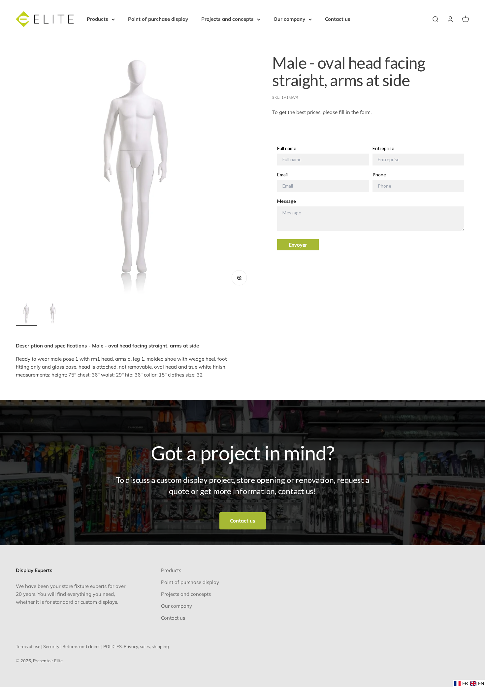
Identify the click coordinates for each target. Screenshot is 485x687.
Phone (379, 174)
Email (282, 174)
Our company (289, 19)
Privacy (131, 646)
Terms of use (28, 646)
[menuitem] (461, 683)
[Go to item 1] (26, 314)
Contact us (337, 19)
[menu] (469, 683)
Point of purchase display (158, 19)
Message (286, 201)
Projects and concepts (227, 19)
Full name (286, 148)
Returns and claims (81, 646)
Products (97, 19)
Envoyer (298, 245)
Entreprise (383, 148)
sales (145, 646)
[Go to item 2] (52, 314)
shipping (160, 646)
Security (51, 646)
